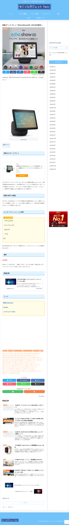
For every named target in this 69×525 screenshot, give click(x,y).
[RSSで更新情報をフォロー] (34, 391)
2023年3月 (52, 101)
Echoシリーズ (24, 360)
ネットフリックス (7, 368)
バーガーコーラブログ (8, 371)
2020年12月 (53, 165)
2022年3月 (52, 128)
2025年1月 (52, 66)
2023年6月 (52, 90)
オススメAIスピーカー (21, 364)
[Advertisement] (23, 94)
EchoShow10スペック (34, 355)
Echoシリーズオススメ (33, 360)
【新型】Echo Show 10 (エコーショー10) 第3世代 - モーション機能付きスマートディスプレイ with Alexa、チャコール (29, 168)
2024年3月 (52, 73)
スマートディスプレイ (28, 350)
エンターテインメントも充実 (9, 364)
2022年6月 (52, 118)
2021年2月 (52, 159)
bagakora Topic (7, 355)
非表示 (7, 144)
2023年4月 (52, 97)
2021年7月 (52, 142)
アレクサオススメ (30, 362)
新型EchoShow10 (8, 302)
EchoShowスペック (38, 357)
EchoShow (18, 355)
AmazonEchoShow (20, 353)
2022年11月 (53, 107)
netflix (41, 360)
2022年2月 (52, 131)
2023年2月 (52, 104)
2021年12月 (53, 138)
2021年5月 (52, 148)
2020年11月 (53, 169)
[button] (66, 47)
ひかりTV (12, 362)
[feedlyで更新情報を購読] (12, 391)
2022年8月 (52, 111)
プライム (20, 371)
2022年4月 (52, 124)
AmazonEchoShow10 (30, 353)
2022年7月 (52, 114)
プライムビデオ (27, 371)
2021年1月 (52, 162)
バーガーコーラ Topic (9, 311)
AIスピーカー (6, 353)
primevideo (6, 362)
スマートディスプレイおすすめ (20, 366)
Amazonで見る (22, 175)
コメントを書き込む (23, 502)
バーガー (14, 368)
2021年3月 (52, 155)
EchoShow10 (25, 355)
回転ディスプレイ (7, 373)
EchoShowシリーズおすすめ (27, 357)
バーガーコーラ (21, 368)
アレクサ (23, 362)
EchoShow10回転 (16, 357)
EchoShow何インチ (7, 360)
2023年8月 (52, 84)
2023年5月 (52, 94)
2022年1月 (52, 135)
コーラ (28, 364)
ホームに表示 (36, 350)
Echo (13, 355)
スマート (10, 350)
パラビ (15, 371)
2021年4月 (52, 152)
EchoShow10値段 (7, 357)
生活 (42, 350)
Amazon (5, 307)
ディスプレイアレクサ (32, 366)
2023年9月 (52, 80)
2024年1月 (52, 77)
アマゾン (17, 362)
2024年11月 (53, 70)
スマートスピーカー (18, 350)
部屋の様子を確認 (16, 373)
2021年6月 (52, 145)
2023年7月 (52, 87)
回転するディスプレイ (37, 371)
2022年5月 (52, 121)
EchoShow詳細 (16, 360)
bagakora (38, 353)
